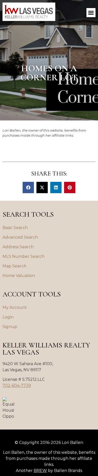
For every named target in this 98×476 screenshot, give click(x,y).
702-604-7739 (17, 385)
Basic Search (15, 227)
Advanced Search (20, 237)
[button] (90, 12)
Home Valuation (19, 275)
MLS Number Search (23, 256)
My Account (15, 307)
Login (8, 317)
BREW (40, 470)
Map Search (14, 266)
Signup (10, 326)
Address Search (18, 246)
